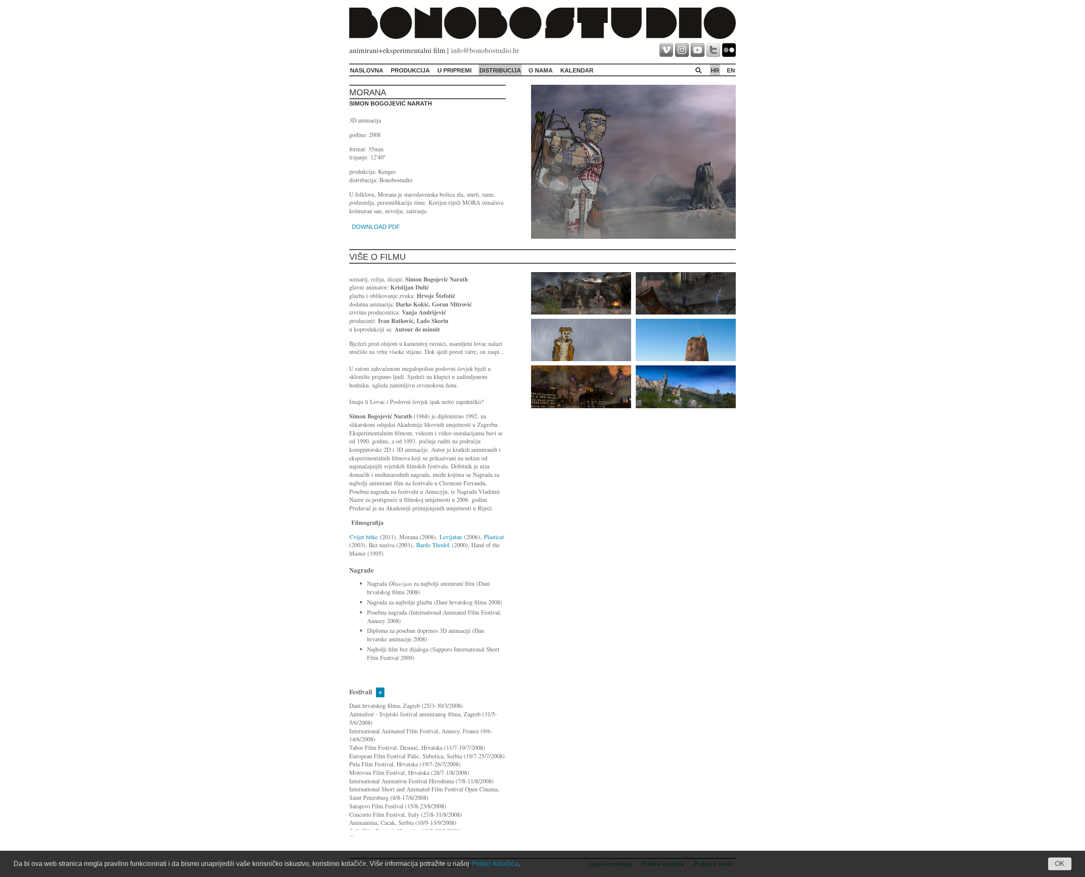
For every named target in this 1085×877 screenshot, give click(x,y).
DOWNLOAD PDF (376, 226)
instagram (682, 50)
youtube (697, 50)
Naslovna (366, 70)
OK (1060, 863)
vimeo (666, 50)
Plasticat (494, 537)
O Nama (541, 70)
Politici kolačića (494, 863)
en (731, 70)
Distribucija (500, 70)
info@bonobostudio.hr (485, 50)
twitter (713, 50)
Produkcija (410, 70)
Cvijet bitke (364, 537)
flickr (729, 50)
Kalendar (576, 70)
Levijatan (452, 537)
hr (715, 70)
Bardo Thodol (433, 545)
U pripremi (454, 70)
